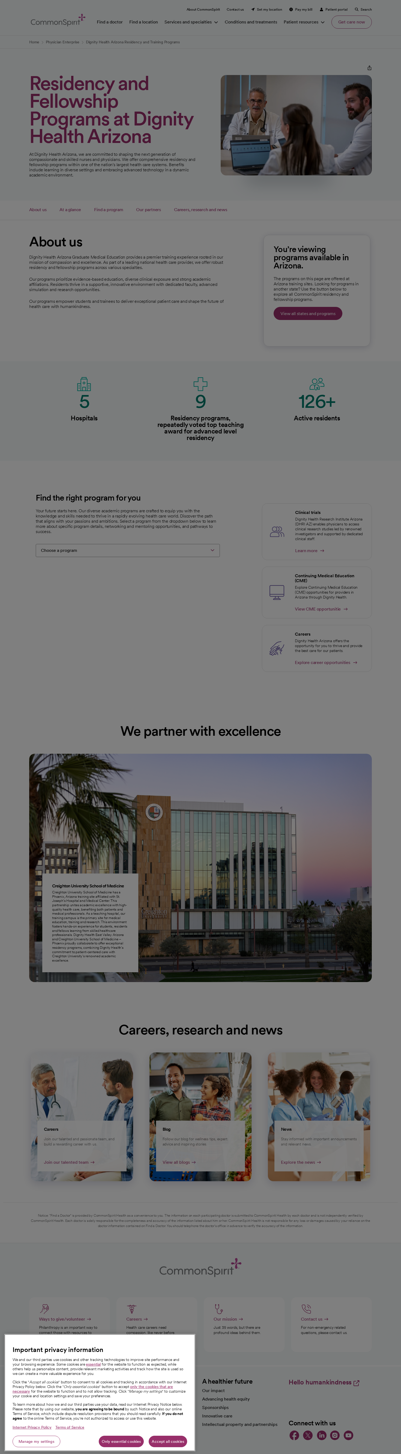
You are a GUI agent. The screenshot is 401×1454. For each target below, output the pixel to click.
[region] (99, 1392)
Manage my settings (36, 1441)
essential (93, 1364)
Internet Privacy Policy (32, 1427)
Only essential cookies (121, 1441)
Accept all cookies (168, 1441)
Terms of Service (69, 1427)
